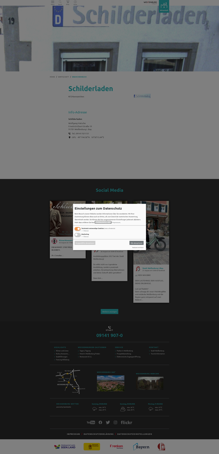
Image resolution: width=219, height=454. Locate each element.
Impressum (116, 222)
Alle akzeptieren (136, 243)
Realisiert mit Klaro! (137, 247)
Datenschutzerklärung (103, 222)
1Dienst (85, 231)
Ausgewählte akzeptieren (85, 243)
